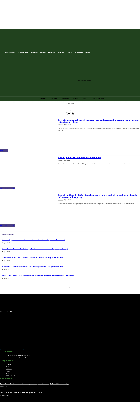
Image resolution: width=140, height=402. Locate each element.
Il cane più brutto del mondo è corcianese (79, 157)
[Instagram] (101, 52)
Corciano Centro (7, 188)
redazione (60, 125)
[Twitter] (98, 52)
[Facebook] (95, 52)
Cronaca (4, 151)
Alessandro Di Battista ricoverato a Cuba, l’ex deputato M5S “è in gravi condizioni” (33, 267)
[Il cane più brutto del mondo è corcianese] (28, 172)
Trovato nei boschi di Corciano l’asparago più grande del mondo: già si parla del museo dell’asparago (97, 196)
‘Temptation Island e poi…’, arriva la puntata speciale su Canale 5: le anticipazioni (32, 258)
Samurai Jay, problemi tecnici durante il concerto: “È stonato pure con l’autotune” (33, 240)
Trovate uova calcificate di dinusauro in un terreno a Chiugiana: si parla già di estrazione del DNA (98, 121)
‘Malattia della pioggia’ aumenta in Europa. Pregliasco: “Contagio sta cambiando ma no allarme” (38, 276)
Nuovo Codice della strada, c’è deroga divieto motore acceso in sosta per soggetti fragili (35, 249)
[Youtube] (104, 52)
